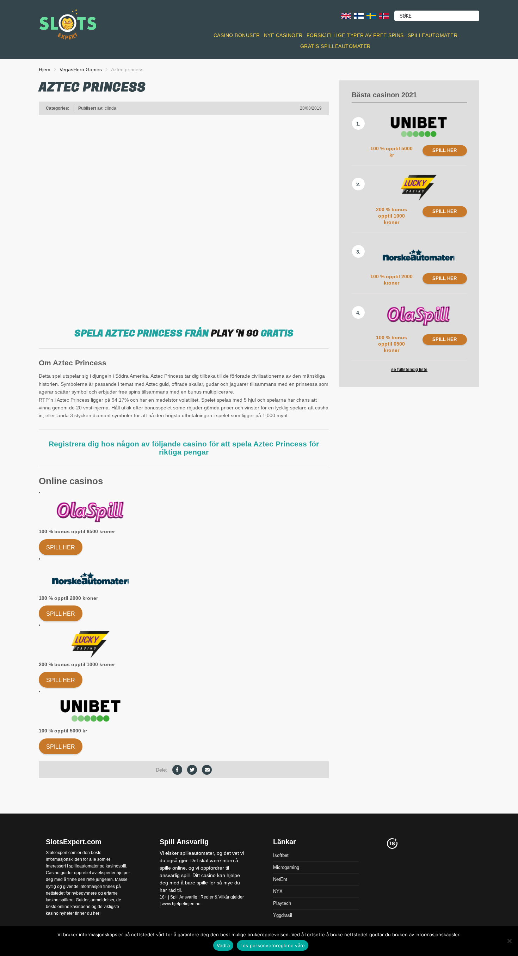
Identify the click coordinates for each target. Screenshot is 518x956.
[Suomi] (359, 15)
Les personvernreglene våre (272, 945)
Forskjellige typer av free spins (355, 35)
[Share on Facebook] (177, 770)
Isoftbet (281, 855)
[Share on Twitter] (192, 770)
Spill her (60, 547)
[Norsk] (384, 15)
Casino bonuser (237, 35)
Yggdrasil (282, 915)
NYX (278, 891)
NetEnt (280, 879)
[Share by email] (207, 770)
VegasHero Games (81, 69)
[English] (346, 15)
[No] (509, 940)
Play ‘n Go (235, 333)
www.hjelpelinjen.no (181, 903)
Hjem (44, 69)
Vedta (223, 945)
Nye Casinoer (283, 35)
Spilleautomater (433, 35)
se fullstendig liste (409, 369)
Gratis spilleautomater (335, 46)
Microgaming (286, 867)
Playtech (282, 903)
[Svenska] (371, 15)
